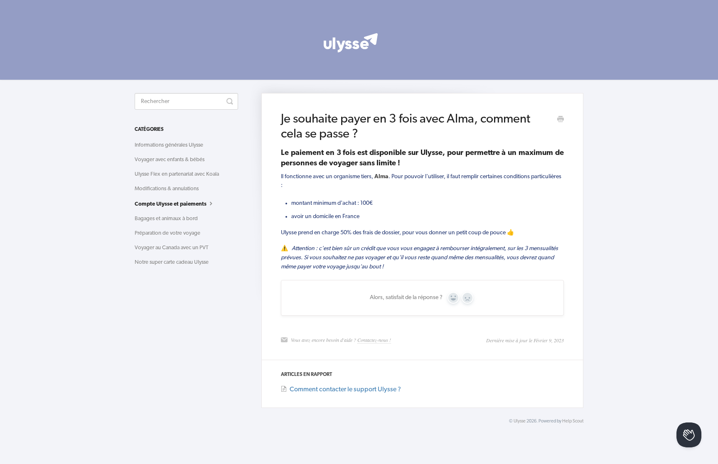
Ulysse (520, 421)
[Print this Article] (560, 120)
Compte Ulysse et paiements (171, 204)
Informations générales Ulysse (169, 145)
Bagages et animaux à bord (166, 218)
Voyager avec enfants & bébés (169, 159)
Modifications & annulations (167, 188)
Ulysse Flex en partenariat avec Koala (177, 174)
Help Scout (572, 421)
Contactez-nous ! (374, 339)
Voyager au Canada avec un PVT (172, 247)
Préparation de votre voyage (167, 233)
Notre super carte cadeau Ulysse (172, 262)
